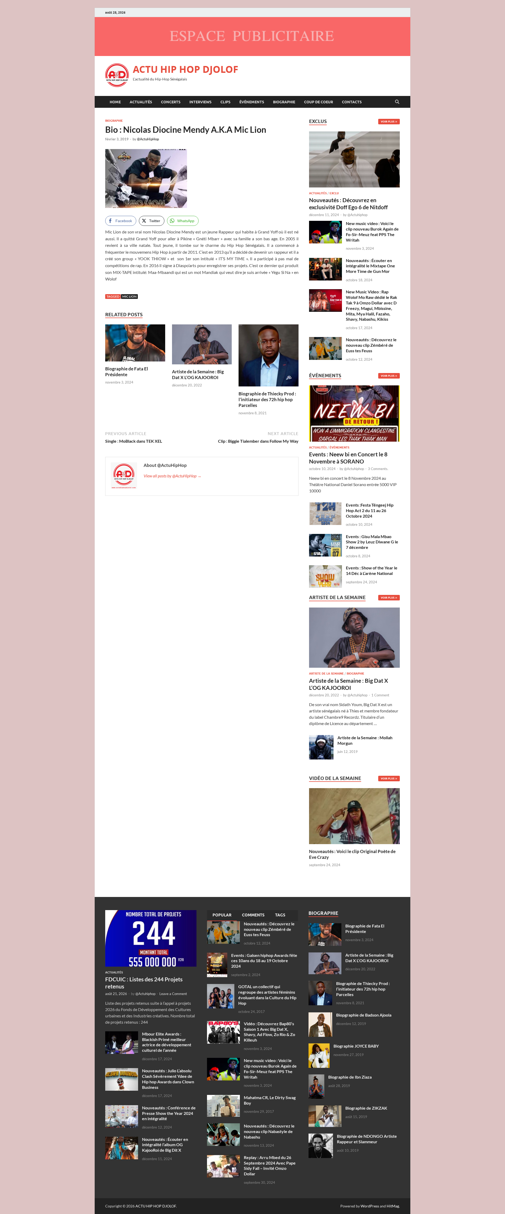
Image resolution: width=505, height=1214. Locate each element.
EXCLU (334, 193)
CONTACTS (352, 102)
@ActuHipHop (148, 139)
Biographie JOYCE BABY (356, 1045)
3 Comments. (378, 469)
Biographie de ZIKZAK (366, 1107)
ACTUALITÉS (141, 102)
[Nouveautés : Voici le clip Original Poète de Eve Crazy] (354, 815)
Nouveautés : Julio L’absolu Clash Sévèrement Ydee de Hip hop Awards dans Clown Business (168, 1078)
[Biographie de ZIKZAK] (325, 1108)
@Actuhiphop (357, 215)
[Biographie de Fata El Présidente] (135, 344)
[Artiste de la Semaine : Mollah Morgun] (321, 738)
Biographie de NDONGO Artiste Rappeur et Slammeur (367, 1139)
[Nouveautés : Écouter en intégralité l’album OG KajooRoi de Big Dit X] (121, 1139)
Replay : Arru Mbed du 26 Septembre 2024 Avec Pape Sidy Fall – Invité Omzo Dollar (270, 1165)
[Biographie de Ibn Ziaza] (316, 1077)
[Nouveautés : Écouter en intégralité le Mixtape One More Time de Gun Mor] (325, 260)
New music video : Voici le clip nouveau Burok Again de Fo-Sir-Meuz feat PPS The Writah (372, 231)
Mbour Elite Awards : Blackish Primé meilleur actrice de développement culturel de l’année (166, 1042)
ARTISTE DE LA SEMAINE (326, 673)
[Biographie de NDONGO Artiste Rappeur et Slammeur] (321, 1136)
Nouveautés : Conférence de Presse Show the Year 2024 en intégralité (169, 1113)
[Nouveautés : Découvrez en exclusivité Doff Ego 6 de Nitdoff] (354, 134)
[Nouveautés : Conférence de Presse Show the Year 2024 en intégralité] (121, 1108)
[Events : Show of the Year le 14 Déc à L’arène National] (325, 568)
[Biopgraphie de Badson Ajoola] (320, 1015)
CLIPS (225, 102)
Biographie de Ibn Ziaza (350, 1076)
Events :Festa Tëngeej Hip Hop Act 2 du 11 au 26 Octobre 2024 (369, 510)
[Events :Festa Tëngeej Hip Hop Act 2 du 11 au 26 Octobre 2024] (325, 505)
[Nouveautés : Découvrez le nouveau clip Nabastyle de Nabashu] (223, 1126)
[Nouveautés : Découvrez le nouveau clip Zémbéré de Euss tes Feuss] (325, 340)
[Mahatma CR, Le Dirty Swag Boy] (223, 1097)
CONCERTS (170, 102)
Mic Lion (129, 296)
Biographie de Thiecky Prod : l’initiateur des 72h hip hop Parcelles (267, 399)
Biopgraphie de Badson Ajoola (363, 1014)
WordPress (370, 1206)
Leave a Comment (173, 994)
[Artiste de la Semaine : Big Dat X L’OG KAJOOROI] (202, 346)
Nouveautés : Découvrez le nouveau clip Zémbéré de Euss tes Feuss (371, 345)
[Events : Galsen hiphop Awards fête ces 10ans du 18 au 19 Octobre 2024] (217, 955)
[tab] (222, 915)
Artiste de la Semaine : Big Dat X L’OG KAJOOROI (198, 374)
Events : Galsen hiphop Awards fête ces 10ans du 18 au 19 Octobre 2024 (264, 961)
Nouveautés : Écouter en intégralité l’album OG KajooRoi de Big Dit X (165, 1145)
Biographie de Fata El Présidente (126, 371)
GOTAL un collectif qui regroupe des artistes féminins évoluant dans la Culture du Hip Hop (267, 994)
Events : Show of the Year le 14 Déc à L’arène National (371, 570)
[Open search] (397, 102)
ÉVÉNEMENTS (251, 102)
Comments (253, 915)
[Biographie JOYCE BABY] (319, 1046)
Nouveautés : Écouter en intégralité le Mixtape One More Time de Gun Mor (370, 266)
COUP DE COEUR (318, 102)
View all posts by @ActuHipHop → (172, 475)
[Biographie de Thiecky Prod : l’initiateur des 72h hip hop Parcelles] (269, 357)
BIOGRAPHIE (284, 102)
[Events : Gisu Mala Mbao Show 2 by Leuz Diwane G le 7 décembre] (325, 536)
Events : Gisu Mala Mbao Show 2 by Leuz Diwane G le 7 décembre (372, 542)
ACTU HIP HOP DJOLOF (185, 69)
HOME (115, 102)
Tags (280, 915)
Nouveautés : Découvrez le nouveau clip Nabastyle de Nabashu (269, 1131)
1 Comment (380, 695)
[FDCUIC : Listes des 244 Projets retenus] (150, 913)
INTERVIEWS (200, 102)
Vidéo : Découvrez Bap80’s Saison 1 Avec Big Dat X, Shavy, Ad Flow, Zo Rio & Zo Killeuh (269, 1031)
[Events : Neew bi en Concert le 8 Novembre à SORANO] (354, 414)
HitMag (393, 1206)
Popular (222, 915)
